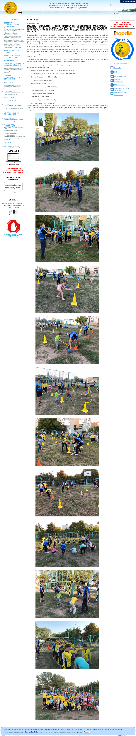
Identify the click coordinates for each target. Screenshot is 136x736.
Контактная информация (9, 125)
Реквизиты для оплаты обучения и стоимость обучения (13, 170)
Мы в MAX (117, 68)
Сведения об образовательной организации (11, 24)
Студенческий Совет (121, 76)
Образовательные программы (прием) (12, 147)
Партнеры (8, 143)
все (37, 20)
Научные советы (11, 60)
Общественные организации (10, 134)
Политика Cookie (30, 732)
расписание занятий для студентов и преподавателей (13, 157)
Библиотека (9, 118)
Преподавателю (10, 101)
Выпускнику (9, 97)
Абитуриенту (9, 82)
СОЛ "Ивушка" (119, 85)
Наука (6, 104)
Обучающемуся (10, 91)
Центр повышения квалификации (11, 114)
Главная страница (11, 19)
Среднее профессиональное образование (12, 77)
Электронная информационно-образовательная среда (122, 24)
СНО (115, 72)
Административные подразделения (12, 56)
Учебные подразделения (14, 64)
